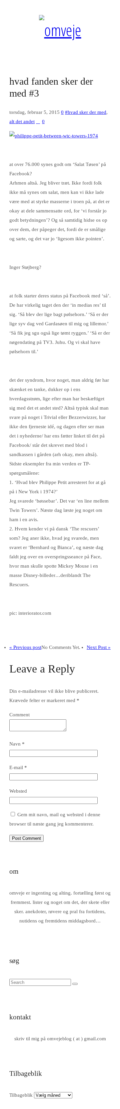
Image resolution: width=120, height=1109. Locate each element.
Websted (18, 791)
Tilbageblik (21, 1095)
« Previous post (25, 647)
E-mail (18, 767)
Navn (17, 744)
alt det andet (22, 121)
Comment (19, 714)
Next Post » (99, 647)
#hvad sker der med (85, 112)
